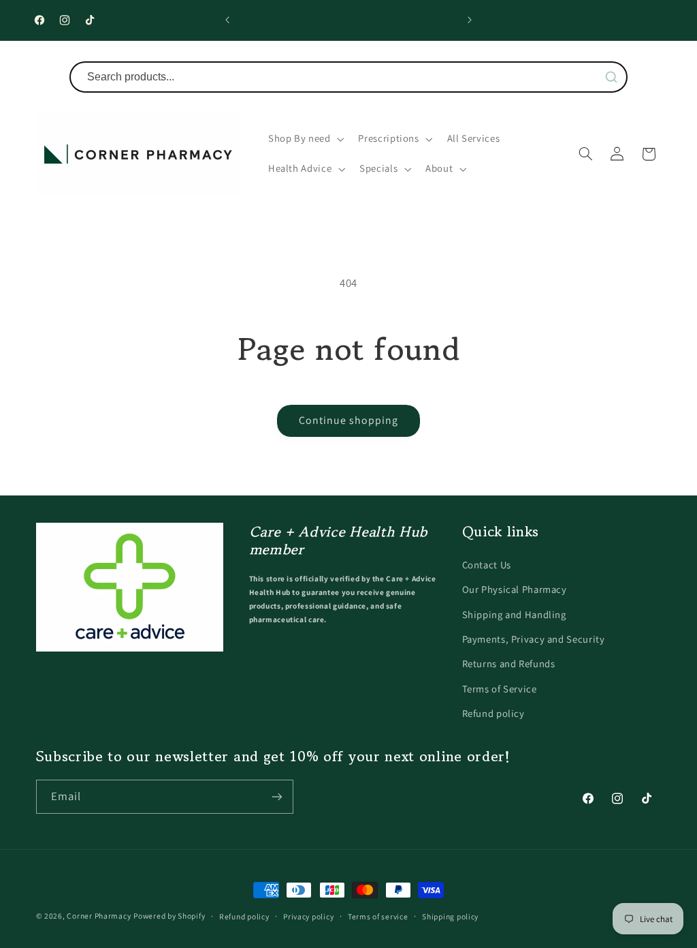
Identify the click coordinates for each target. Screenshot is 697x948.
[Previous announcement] (227, 20)
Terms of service (378, 916)
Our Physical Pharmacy (514, 589)
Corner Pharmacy (99, 916)
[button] (304, 139)
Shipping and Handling (514, 614)
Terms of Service (499, 688)
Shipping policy (450, 916)
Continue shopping (349, 420)
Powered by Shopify (169, 916)
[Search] (611, 77)
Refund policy (493, 713)
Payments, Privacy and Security (533, 638)
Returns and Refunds (508, 663)
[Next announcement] (470, 20)
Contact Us (486, 564)
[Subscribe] (276, 796)
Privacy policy (308, 916)
